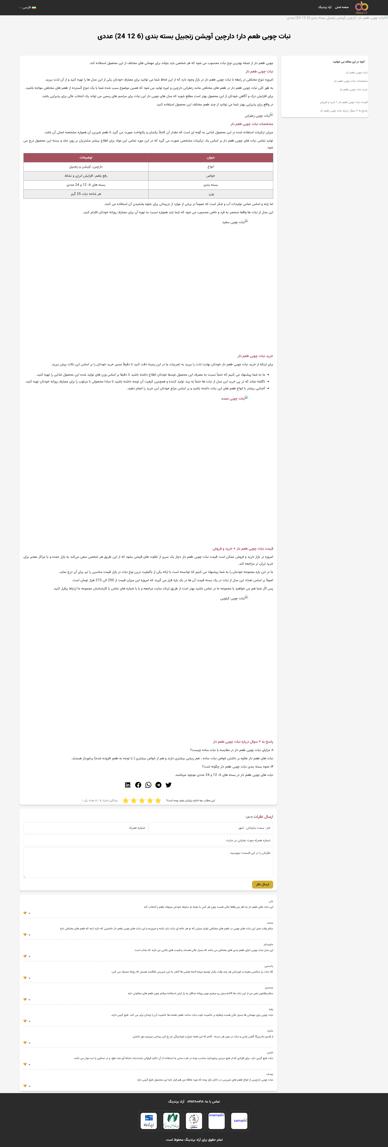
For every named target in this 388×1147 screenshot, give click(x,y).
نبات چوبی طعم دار (357, 72)
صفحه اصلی (342, 7)
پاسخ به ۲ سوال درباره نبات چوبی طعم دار (344, 111)
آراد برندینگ (324, 7)
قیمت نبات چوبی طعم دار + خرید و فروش (344, 102)
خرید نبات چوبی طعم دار (354, 89)
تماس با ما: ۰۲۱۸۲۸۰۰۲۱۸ (203, 1101)
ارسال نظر (262, 884)
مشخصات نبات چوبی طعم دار (351, 81)
